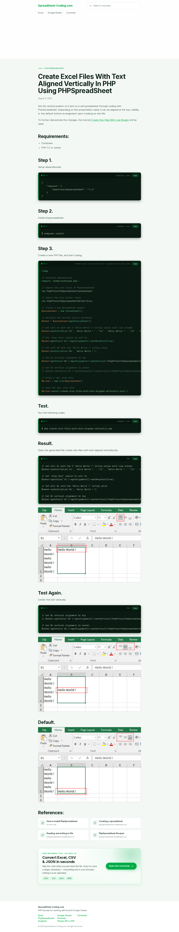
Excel (40, 13)
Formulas (61, 918)
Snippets (42, 921)
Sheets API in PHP (66, 921)
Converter (71, 13)
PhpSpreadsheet (46, 918)
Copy (135, 175)
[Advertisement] (89, 35)
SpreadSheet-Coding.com (55, 5)
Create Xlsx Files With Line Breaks (110, 120)
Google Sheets (55, 13)
